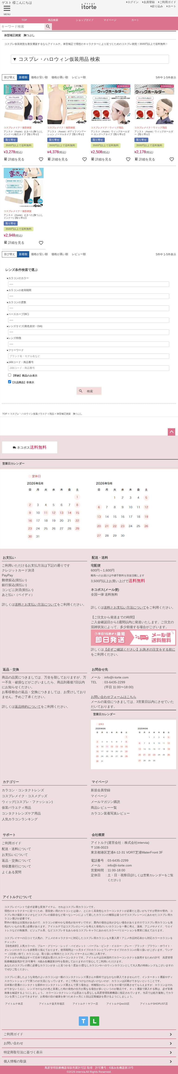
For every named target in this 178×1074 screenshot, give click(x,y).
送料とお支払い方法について (36, 604)
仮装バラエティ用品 (16, 807)
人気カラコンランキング (20, 819)
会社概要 (98, 835)
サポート (9, 835)
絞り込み (157, 6)
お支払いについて (15, 855)
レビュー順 (79, 77)
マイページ (100, 782)
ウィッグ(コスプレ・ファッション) (27, 802)
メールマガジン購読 (105, 802)
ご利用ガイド (11, 843)
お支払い (9, 557)
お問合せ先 (100, 669)
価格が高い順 (59, 77)
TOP (4, 413)
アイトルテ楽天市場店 (51, 1003)
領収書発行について (16, 866)
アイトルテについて (17, 897)
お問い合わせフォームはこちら (113, 697)
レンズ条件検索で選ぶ (21, 270)
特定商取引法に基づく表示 (23, 1052)
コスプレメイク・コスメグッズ (24, 796)
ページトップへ (171, 432)
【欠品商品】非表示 (22, 382)
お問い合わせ (13, 1043)
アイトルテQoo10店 (117, 1003)
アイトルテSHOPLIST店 (154, 1003)
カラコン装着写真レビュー (110, 813)
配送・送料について (16, 849)
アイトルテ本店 (14, 1003)
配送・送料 (100, 557)
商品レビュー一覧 (104, 807)
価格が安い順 (39, 77)
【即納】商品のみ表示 (24, 375)
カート (172, 6)
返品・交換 (11, 669)
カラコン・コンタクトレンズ (23, 790)
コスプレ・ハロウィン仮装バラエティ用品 (32, 413)
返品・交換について (16, 860)
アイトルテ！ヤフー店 (85, 1003)
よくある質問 (11, 872)
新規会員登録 (100, 790)
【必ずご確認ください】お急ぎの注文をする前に (139, 649)
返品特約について (28, 706)
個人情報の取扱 (15, 1061)
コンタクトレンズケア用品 (21, 813)
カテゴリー (11, 782)
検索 (48, 26)
